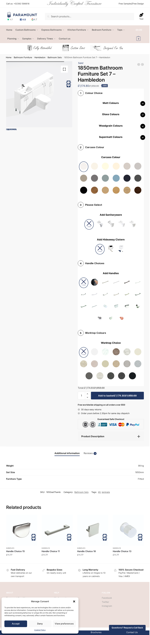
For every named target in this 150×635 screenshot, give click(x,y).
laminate (106, 492)
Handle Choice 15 (15, 551)
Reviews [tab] (90, 453)
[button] (74, 601)
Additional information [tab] (67, 453)
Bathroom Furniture (23, 57)
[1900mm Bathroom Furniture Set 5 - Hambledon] (142, 64)
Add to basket (117, 395)
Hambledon (39, 57)
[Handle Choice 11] (57, 530)
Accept (16, 623)
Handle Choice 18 (86, 551)
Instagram (107, 606)
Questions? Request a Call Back (127, 627)
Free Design (138, 3)
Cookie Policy (40, 630)
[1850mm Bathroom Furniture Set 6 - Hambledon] (138, 64)
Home (8, 57)
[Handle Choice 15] (21, 530)
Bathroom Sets (55, 57)
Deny (40, 623)
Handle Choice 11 (51, 551)
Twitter (105, 602)
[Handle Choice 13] (128, 530)
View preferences (64, 623)
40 (99, 492)
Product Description (92, 436)
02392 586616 (22, 3)
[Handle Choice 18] (92, 530)
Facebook (107, 597)
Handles (10, 548)
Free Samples (125, 3)
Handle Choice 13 (122, 551)
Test (141, 19)
